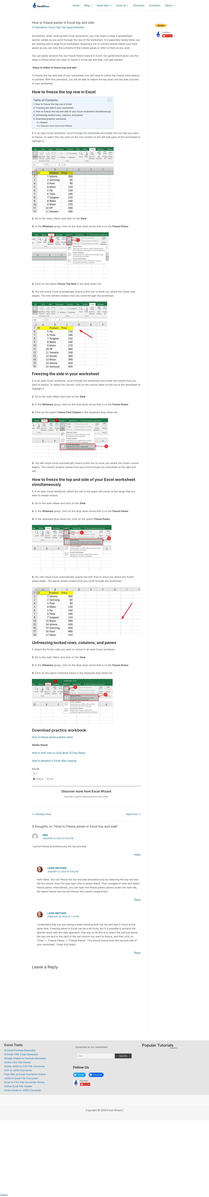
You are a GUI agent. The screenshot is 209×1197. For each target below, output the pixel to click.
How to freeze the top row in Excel (53, 104)
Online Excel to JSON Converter (22, 1090)
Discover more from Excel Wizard (56, 126)
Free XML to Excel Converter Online (25, 1074)
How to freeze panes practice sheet (52, 737)
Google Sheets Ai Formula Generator (25, 1058)
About (168, 5)
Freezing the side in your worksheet (55, 108)
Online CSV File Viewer (17, 1062)
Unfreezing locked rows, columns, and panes (59, 115)
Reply (137, 854)
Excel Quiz (103, 5)
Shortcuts (138, 5)
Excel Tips (55, 27)
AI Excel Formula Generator (19, 1050)
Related (43, 122)
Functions (154, 5)
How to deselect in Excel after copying (54, 760)
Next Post (133, 814)
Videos (4, 1194)
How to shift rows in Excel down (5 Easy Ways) (58, 752)
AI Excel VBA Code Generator (21, 1054)
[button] (90, 5)
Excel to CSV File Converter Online (24, 1082)
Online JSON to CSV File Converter (24, 1066)
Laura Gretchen (56, 868)
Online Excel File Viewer (18, 1086)
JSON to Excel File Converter (21, 1078)
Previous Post (41, 814)
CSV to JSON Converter (18, 1070)
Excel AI (121, 5)
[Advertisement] (166, 78)
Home (76, 5)
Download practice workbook (51, 119)
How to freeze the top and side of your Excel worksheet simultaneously (73, 111)
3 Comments (39, 27)
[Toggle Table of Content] (108, 100)
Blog (86, 5)
